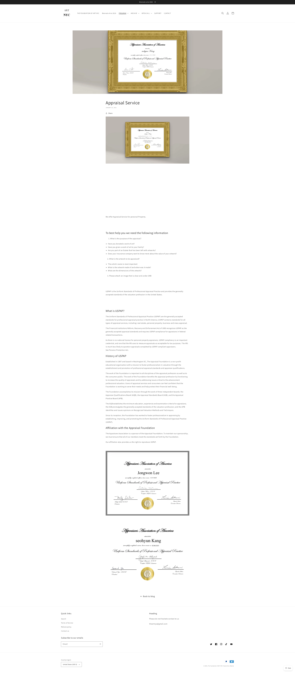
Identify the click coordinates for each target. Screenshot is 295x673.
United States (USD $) (70, 664)
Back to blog (149, 596)
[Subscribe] (100, 644)
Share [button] (110, 113)
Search (63, 619)
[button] (222, 13)
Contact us (65, 631)
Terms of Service (67, 623)
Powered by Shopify (228, 666)
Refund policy (66, 627)
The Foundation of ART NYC (215, 666)
